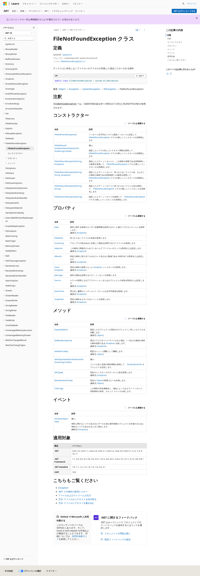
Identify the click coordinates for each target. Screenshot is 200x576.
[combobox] (18, 33)
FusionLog (59, 243)
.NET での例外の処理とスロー (72, 491)
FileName (58, 238)
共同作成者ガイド (72, 538)
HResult (57, 256)
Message (58, 275)
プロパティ (172, 45)
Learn (56, 30)
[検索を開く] (183, 3)
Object (62, 89)
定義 (169, 35)
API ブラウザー (76, 30)
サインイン (192, 3)
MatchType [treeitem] (10, 241)
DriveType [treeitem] (10, 89)
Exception (74, 89)
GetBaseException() (63, 340)
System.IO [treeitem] (10, 44)
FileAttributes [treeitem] (11, 123)
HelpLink (58, 248)
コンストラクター (174, 42)
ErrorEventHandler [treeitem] (13, 108)
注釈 (169, 38)
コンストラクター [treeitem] (15, 153)
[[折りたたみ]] (33, 27)
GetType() (58, 372)
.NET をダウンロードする (184, 11)
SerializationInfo (134, 364)
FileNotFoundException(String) (68, 196)
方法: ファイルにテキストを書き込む (76, 503)
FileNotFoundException (99, 137)
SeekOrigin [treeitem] (10, 285)
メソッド (171, 49)
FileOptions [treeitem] (10, 168)
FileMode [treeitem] (9, 138)
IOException (110, 89)
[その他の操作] (144, 30)
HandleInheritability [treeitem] (14, 212)
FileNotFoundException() (65, 134)
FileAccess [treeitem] (10, 118)
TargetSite (59, 299)
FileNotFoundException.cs (72, 61)
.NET (64, 30)
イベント (171, 53)
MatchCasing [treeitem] (11, 236)
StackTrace (59, 291)
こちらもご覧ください (176, 60)
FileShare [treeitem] (9, 173)
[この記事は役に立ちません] (170, 73)
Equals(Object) (61, 329)
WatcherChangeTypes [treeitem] (15, 345)
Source (57, 280)
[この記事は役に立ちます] (167, 73)
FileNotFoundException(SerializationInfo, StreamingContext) (66, 148)
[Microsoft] (5, 3)
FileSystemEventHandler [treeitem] (16, 198)
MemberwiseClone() (63, 380)
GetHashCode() (61, 351)
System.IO (67, 54)
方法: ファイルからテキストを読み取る (77, 499)
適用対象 (171, 56)
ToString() (58, 388)
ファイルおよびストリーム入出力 (74, 495)
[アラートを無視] (197, 18)
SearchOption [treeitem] (11, 280)
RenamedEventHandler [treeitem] (16, 275)
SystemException (91, 89)
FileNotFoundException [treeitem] (19, 148)
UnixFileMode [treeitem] (11, 325)
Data (56, 227)
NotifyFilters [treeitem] (10, 251)
